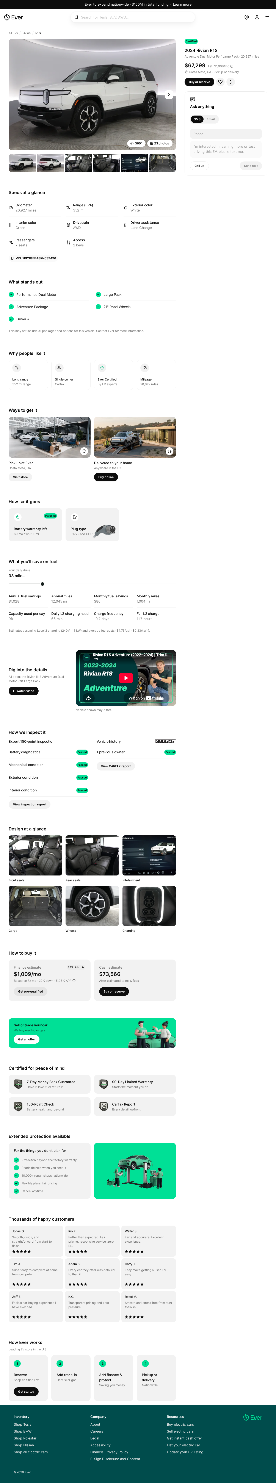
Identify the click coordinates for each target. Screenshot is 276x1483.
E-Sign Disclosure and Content (115, 1459)
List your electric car (183, 1445)
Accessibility (100, 1445)
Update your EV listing (185, 1452)
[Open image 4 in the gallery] (106, 163)
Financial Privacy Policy (109, 1452)
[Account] (257, 17)
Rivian (26, 33)
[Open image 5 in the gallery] (134, 163)
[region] (92, 1274)
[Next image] (169, 94)
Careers (96, 1431)
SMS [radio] (197, 119)
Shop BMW (22, 1431)
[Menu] (267, 17)
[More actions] (230, 82)
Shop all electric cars (31, 1452)
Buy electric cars (180, 1424)
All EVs (13, 33)
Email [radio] (211, 119)
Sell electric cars (180, 1431)
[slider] (42, 584)
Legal (94, 1438)
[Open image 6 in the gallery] (162, 163)
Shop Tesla (22, 1424)
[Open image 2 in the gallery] (50, 163)
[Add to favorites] (220, 82)
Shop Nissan (24, 1445)
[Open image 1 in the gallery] (22, 163)
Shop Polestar (25, 1438)
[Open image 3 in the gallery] (78, 163)
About (95, 1424)
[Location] (246, 17)
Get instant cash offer (184, 1438)
